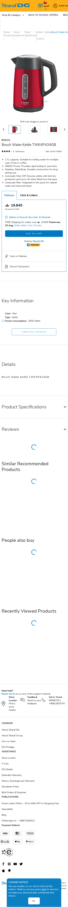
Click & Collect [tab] (29, 195)
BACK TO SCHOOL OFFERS (43, 15)
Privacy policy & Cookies (62, 886)
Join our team (9, 741)
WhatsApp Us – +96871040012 (18, 820)
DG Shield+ (7, 769)
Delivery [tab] (9, 195)
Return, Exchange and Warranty (18, 780)
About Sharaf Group (12, 735)
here (44, 889)
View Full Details (34, 332)
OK (34, 901)
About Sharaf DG (10, 729)
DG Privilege (8, 747)
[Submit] (39, 6)
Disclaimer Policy (10, 786)
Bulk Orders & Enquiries (14, 792)
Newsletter (7, 809)
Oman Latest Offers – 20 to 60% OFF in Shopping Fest (30, 803)
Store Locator (9, 757)
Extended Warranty (11, 775)
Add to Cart (34, 233)
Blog (4, 814)
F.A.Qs (5, 763)
